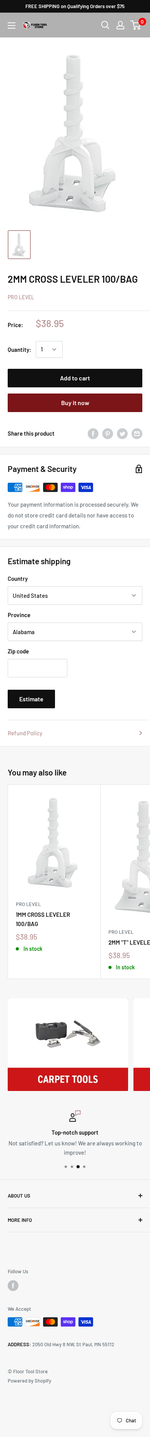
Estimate (31, 698)
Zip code (18, 651)
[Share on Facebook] (93, 433)
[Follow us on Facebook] (13, 1285)
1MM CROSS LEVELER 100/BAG (43, 919)
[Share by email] (137, 433)
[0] (136, 25)
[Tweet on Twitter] (122, 433)
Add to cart (75, 378)
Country (18, 578)
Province (19, 614)
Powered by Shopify (29, 1381)
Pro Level (21, 297)
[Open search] (105, 25)
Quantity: (19, 349)
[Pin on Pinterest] (107, 433)
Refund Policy (25, 733)
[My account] (120, 25)
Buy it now (75, 402)
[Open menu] (11, 25)
